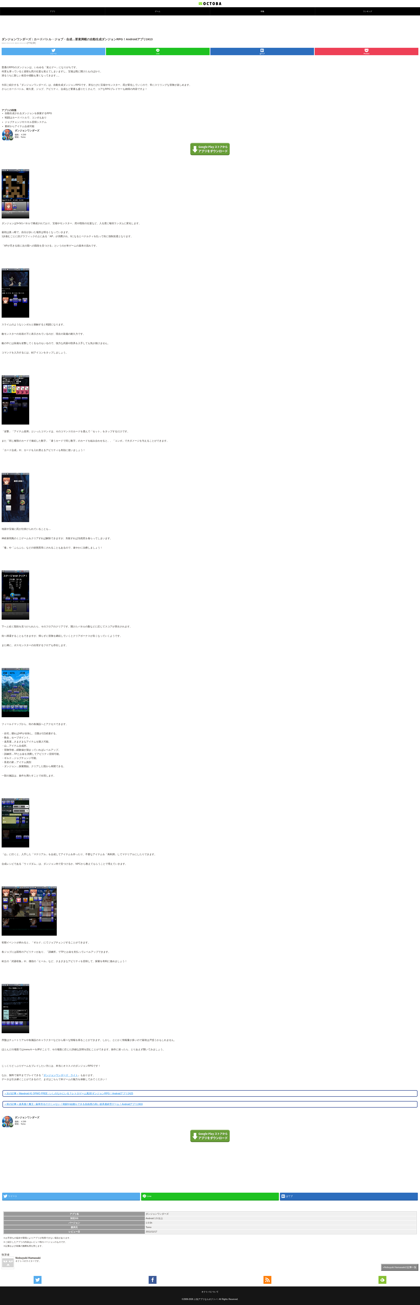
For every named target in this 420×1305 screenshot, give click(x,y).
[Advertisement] (210, 26)
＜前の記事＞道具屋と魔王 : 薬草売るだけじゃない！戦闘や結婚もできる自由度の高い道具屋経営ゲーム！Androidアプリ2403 (73, 1104)
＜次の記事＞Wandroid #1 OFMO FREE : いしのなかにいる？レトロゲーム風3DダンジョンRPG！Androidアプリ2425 (68, 1093)
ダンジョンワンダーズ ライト (60, 1075)
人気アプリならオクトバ (205, 1299)
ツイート (53, 54)
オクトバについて (210, 1292)
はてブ (262, 54)
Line (158, 54)
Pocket (366, 54)
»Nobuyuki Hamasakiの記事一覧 (399, 1267)
